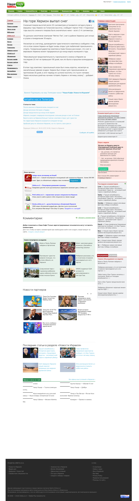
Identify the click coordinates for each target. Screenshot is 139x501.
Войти (129, 1)
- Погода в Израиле (57, 473)
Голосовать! (103, 169)
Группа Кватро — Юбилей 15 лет (81, 383)
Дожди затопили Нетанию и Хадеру (36, 110)
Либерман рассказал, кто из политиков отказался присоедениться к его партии (112, 269)
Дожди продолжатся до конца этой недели (39, 112)
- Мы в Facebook (98, 471)
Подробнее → (75, 180)
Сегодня (10, 23)
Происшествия (67, 11)
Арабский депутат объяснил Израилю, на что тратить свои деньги (47, 123)
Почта (9, 42)
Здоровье (86, 11)
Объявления (11, 56)
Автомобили (11, 71)
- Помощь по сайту (98, 480)
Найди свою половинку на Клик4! (44, 175)
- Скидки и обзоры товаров (59, 475)
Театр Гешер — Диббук (78, 387)
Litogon (100, 235)
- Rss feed (95, 473)
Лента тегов (11, 29)
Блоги (103, 11)
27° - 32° (66, 15)
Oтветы (9, 65)
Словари (10, 39)
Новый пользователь (119, 1)
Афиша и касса (12, 50)
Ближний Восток (31, 11)
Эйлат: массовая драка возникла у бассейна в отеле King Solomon (84, 245)
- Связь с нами (97, 469)
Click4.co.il (11, 53)
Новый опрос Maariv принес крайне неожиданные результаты (110, 231)
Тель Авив (56, 15)
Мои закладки (12, 74)
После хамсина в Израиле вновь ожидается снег (41, 107)
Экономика (54, 11)
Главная (10, 20)
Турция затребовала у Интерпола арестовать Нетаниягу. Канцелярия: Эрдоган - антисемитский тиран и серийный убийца (48, 353)
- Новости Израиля (15, 467)
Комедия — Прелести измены (81, 399)
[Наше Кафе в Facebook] (90, 21)
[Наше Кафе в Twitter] (93, 21)
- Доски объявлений (57, 469)
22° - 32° (100, 15)
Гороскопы (11, 47)
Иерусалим (90, 15)
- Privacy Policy (97, 475)
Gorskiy (100, 203)
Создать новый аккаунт (36, 232)
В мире (20, 11)
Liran (99, 186)
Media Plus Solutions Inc (37, 496)
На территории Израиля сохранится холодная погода (42, 121)
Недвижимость (12, 68)
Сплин (35, 383)
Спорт (95, 11)
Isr (99, 240)
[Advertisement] (59, 428)
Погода (49, 15)
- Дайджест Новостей (16, 471)
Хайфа (72, 15)
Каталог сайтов (12, 62)
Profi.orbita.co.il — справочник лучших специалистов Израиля (54, 195)
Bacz (99, 231)
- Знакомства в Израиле (58, 467)
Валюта (31, 15)
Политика (44, 11)
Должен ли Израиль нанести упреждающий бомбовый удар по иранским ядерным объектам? (110, 147)
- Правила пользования (100, 478)
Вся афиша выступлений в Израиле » (82, 379)
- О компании (96, 467)
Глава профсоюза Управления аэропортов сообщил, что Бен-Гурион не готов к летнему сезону (117, 71)
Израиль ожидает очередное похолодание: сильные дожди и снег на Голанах (51, 115)
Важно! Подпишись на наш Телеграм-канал (57, 93)
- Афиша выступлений (57, 471)
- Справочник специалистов (18, 473)
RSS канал (10, 32)
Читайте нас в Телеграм (38, 99)
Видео (9, 77)
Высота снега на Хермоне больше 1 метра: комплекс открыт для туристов (50, 118)
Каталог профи (12, 59)
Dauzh (100, 224)
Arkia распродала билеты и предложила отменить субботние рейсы (85, 366)
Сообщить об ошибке (86, 132)
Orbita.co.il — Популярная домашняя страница (49, 185)
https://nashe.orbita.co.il (51, 490)
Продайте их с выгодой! (72, 208)
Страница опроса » (105, 178)
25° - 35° (120, 15)
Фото (77, 11)
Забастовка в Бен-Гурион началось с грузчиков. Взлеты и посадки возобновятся (111, 276)
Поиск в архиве (12, 26)
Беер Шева (108, 15)
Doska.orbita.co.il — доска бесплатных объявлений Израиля (54, 204)
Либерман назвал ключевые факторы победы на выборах (115, 61)
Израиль (11, 11)
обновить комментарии (86, 217)
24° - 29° (82, 15)
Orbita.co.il (11, 35)
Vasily (100, 195)
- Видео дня (12, 469)
